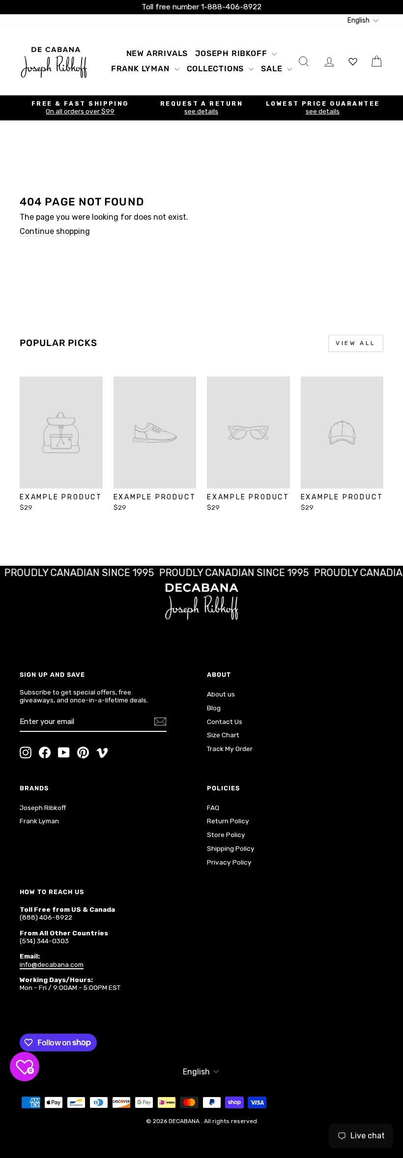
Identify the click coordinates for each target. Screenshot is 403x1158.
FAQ (213, 807)
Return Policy (228, 821)
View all (356, 343)
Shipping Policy (231, 848)
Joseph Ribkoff (232, 53)
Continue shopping (55, 231)
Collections (217, 68)
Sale (273, 68)
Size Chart (223, 735)
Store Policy (226, 835)
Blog (214, 708)
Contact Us (224, 721)
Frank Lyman (141, 68)
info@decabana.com (52, 964)
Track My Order (230, 749)
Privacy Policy (229, 862)
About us (221, 694)
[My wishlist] (353, 61)
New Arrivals (157, 53)
